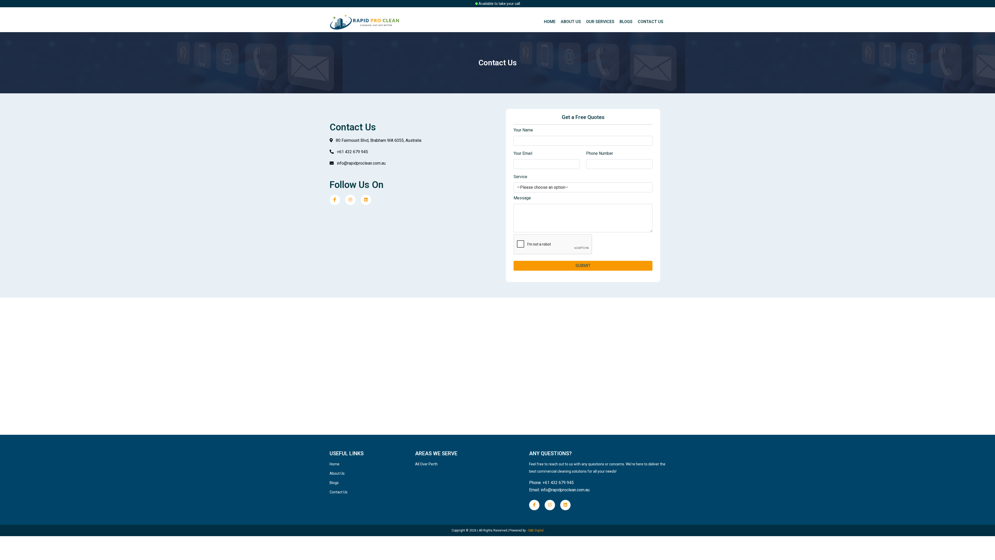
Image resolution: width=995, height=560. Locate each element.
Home (550, 21)
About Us (337, 473)
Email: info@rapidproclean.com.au (559, 489)
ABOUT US (571, 21)
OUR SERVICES (600, 21)
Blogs (334, 483)
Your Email (523, 153)
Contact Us (338, 492)
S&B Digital (535, 530)
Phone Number (599, 153)
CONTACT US (650, 21)
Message (522, 197)
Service (520, 176)
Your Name (523, 130)
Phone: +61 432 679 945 (551, 482)
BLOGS (626, 21)
